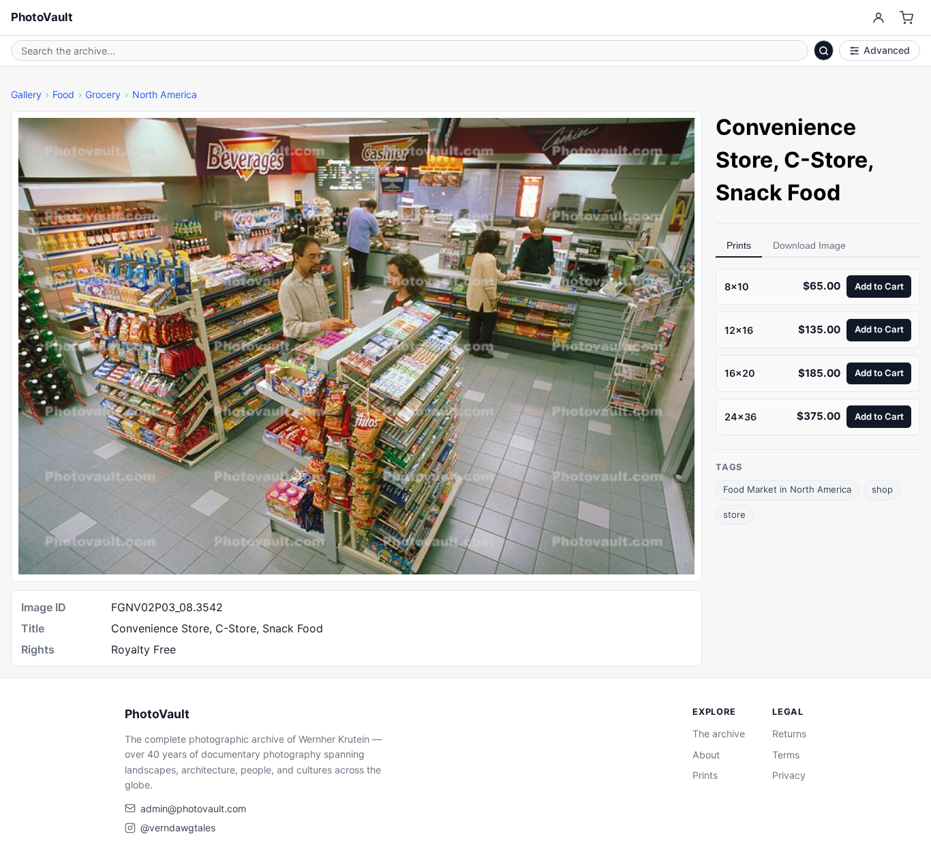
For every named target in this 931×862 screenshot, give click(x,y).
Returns (789, 733)
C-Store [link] (826, 160)
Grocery (103, 94)
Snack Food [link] (778, 192)
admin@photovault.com (193, 808)
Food (63, 94)
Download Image (809, 245)
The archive (718, 733)
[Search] (824, 50)
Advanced (887, 50)
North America (164, 94)
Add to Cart (879, 286)
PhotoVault (42, 17)
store (734, 514)
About (706, 754)
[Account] (878, 18)
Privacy (789, 775)
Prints (739, 245)
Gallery (26, 94)
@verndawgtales (177, 827)
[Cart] (907, 18)
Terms (785, 754)
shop (882, 489)
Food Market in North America (787, 489)
